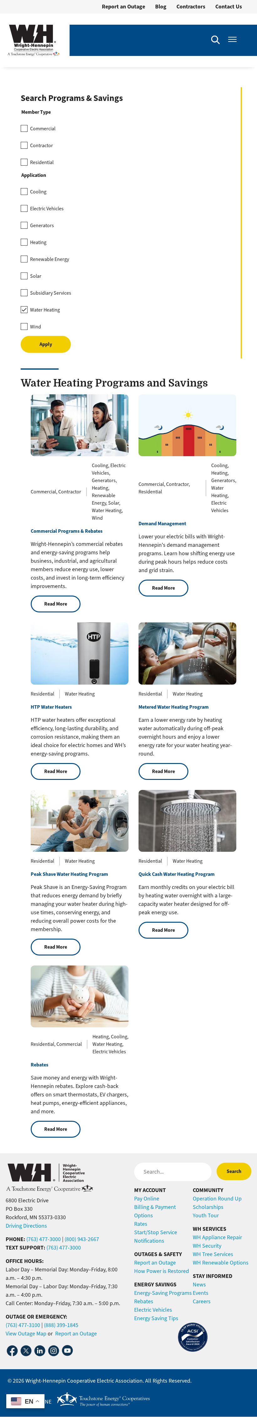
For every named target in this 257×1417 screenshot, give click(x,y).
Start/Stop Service (155, 1232)
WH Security (207, 1245)
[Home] (34, 40)
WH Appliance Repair (217, 1237)
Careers (202, 1301)
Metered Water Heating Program (174, 707)
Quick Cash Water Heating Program (177, 874)
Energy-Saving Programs (163, 1293)
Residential (42, 162)
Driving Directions (26, 1225)
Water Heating (45, 310)
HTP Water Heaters (51, 707)
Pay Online (146, 1198)
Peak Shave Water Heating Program (69, 874)
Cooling (38, 192)
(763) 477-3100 (23, 1325)
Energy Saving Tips (156, 1318)
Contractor (41, 145)
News (199, 1284)
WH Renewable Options (221, 1262)
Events (200, 1293)
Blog (160, 6)
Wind (35, 327)
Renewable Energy (49, 259)
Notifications (149, 1240)
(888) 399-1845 (61, 1325)
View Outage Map (26, 1333)
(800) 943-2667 (82, 1239)
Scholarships (208, 1207)
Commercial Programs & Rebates (66, 531)
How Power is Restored (161, 1271)
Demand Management (162, 523)
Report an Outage (123, 6)
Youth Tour (206, 1215)
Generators (42, 225)
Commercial (42, 129)
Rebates (39, 1064)
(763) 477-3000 (43, 1239)
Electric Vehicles (47, 209)
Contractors (190, 6)
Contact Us (228, 6)
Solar (35, 276)
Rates (140, 1223)
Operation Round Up (217, 1198)
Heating (38, 242)
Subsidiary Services (50, 293)
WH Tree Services (213, 1254)
